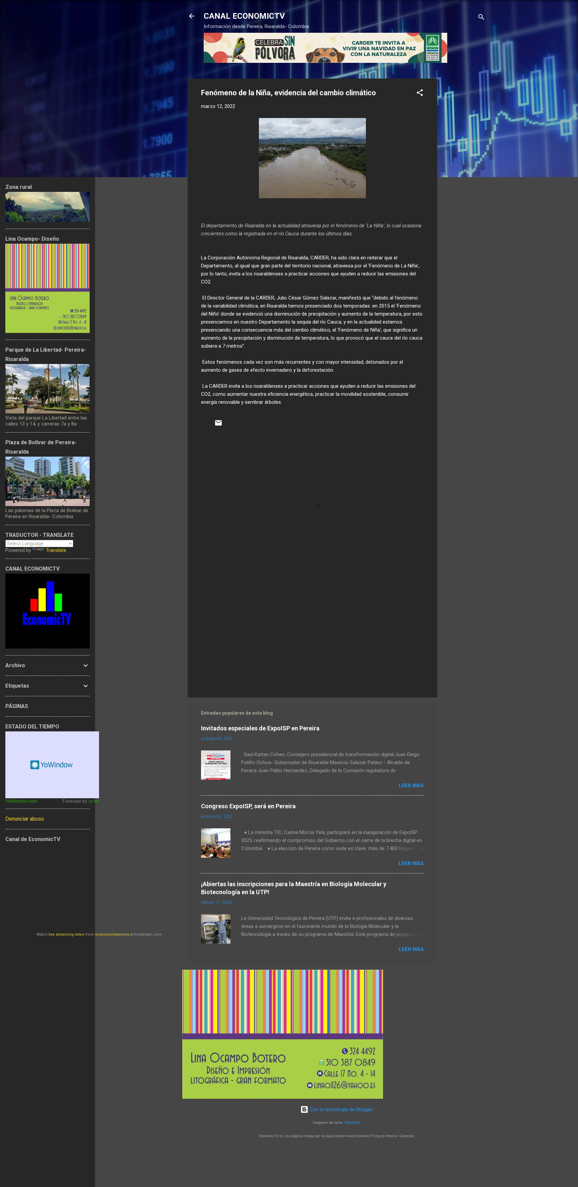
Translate (56, 550)
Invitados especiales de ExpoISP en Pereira (260, 728)
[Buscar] (481, 18)
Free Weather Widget (52, 764)
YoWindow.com (21, 801)
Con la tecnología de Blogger (340, 1109)
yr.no (94, 801)
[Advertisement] (464, 179)
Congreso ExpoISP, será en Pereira (248, 806)
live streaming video (66, 934)
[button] (420, 94)
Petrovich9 (353, 1122)
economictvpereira (112, 934)
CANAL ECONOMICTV (244, 16)
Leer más (411, 786)
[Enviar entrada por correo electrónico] (218, 425)
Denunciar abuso (24, 819)
